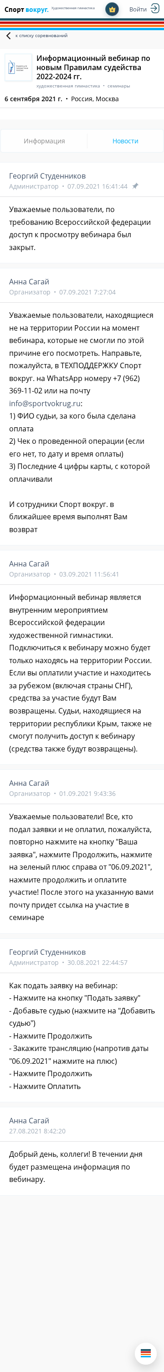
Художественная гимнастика (73, 8)
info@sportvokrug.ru (45, 403)
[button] (146, 1354)
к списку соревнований (41, 35)
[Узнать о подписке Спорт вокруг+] (112, 9)
